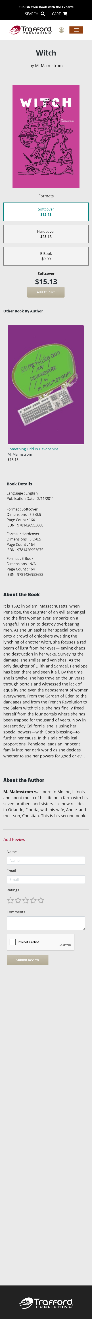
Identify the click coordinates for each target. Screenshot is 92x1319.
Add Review (14, 839)
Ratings (13, 890)
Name (12, 851)
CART (57, 13)
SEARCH (32, 13)
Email (11, 870)
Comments (16, 912)
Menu (76, 30)
